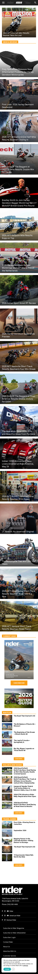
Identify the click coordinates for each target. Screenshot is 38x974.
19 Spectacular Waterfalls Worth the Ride (23, 856)
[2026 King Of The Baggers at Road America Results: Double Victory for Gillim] (19, 388)
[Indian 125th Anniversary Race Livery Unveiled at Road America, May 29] (19, 453)
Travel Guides (9, 819)
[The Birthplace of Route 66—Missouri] (7, 726)
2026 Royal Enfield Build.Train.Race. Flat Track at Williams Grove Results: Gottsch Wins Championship (25, 780)
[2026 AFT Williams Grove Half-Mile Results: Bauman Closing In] (19, 127)
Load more (18, 759)
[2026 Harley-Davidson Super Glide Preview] (19, 323)
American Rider (15, 915)
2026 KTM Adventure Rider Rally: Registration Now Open (25, 795)
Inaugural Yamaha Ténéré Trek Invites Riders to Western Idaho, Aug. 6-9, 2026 (25, 788)
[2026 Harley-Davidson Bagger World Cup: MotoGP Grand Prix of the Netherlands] (19, 258)
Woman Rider (11, 920)
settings (25, 965)
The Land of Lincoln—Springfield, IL (22, 741)
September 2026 (20, 830)
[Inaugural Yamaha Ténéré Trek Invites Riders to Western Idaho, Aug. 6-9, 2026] (7, 789)
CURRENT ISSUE (9, 636)
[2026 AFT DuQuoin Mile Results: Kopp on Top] (19, 225)
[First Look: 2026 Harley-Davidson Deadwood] (19, 94)
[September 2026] (19, 659)
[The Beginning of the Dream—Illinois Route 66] (7, 735)
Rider (11, 911)
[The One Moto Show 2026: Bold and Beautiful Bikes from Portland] (19, 421)
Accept (7, 969)
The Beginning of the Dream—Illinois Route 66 (24, 733)
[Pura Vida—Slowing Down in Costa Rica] (7, 825)
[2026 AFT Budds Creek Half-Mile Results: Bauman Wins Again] (19, 486)
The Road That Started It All (24, 716)
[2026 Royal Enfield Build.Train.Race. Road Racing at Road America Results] (7, 805)
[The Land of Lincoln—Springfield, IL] (7, 743)
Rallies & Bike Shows (12, 765)
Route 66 (7, 712)
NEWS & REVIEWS (10, 42)
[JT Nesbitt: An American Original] (19, 518)
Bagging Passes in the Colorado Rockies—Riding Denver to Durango (23, 840)
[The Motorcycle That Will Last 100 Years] (19, 551)
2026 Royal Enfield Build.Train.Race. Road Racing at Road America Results (25, 804)
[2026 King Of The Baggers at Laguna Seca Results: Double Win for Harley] (19, 159)
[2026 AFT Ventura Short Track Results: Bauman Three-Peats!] (19, 616)
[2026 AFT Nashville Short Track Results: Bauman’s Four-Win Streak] (19, 356)
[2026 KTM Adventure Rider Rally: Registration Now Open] (7, 797)
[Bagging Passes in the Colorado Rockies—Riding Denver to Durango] (7, 841)
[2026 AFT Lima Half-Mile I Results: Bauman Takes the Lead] (19, 22)
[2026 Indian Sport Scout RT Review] (19, 290)
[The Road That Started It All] (7, 718)
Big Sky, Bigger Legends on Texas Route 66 (24, 749)
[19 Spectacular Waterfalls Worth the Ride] (7, 857)
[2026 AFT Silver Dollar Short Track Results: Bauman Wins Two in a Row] (19, 583)
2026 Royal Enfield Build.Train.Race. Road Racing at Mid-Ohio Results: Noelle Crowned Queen (25, 771)
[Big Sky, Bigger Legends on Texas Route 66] (7, 751)
